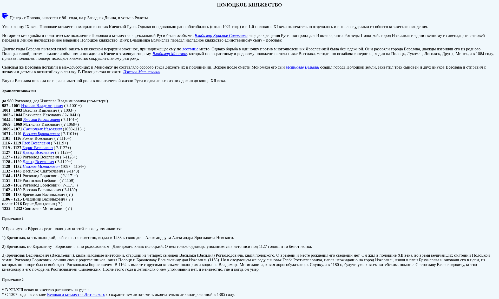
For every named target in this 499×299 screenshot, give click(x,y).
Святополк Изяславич (42, 129)
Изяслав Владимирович (42, 105)
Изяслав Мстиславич (141, 72)
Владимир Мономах (170, 53)
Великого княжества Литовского (76, 294)
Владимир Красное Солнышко (221, 35)
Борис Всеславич (37, 147)
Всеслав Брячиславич (41, 119)
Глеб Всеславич (36, 143)
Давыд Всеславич (38, 152)
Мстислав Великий (302, 67)
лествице (190, 49)
